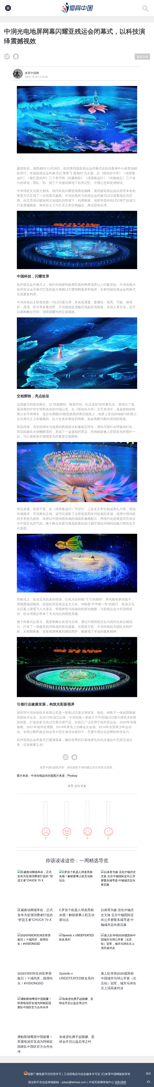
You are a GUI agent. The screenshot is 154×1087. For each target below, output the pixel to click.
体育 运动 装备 (77, 786)
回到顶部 (120, 1082)
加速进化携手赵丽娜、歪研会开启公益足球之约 (76, 1039)
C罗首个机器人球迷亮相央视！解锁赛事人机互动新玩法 (76, 914)
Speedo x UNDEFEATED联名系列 (76, 976)
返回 (148, 1073)
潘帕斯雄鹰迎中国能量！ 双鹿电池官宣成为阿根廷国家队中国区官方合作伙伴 (35, 1044)
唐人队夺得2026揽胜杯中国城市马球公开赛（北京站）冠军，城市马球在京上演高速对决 (118, 980)
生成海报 (85, 759)
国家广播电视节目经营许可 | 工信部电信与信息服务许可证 (64, 1074)
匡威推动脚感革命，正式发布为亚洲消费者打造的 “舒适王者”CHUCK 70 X (35, 914)
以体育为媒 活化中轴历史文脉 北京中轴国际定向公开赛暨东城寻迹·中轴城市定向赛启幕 (117, 917)
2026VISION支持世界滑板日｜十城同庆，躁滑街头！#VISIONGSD (35, 978)
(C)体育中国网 (110, 1074)
